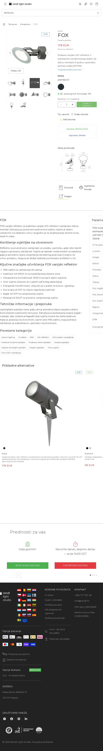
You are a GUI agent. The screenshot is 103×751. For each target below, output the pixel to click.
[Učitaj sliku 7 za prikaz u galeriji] (35, 94)
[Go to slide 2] (92, 575)
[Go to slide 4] (96, 575)
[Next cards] (18, 575)
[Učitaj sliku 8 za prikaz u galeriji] (46, 94)
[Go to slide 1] (90, 575)
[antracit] (4, 448)
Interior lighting (8, 337)
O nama (49, 595)
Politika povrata (53, 605)
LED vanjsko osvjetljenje (63, 337)
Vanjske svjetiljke (36, 348)
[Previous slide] (10, 52)
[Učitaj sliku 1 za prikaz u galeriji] (11, 83)
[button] (5, 4)
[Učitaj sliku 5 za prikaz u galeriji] (11, 94)
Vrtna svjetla (53, 348)
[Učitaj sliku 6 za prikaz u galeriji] (23, 94)
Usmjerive (25, 24)
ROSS (4, 454)
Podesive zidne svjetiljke (40, 342)
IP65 (32, 337)
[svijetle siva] (90, 448)
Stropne (13, 24)
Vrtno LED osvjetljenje (11, 353)
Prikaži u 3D (16, 71)
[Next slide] (47, 52)
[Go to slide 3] (94, 575)
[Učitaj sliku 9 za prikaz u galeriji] (11, 106)
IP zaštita (22, 337)
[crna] (87, 448)
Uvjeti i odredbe (53, 600)
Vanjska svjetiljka (61, 342)
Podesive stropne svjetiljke (13, 342)
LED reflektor (43, 337)
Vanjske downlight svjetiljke (13, 348)
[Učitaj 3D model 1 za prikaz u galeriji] (23, 106)
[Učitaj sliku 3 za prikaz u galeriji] (35, 83)
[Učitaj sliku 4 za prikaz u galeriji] (46, 83)
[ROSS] (42, 410)
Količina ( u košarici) (68, 99)
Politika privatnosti (55, 618)
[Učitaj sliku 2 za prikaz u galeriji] (23, 83)
